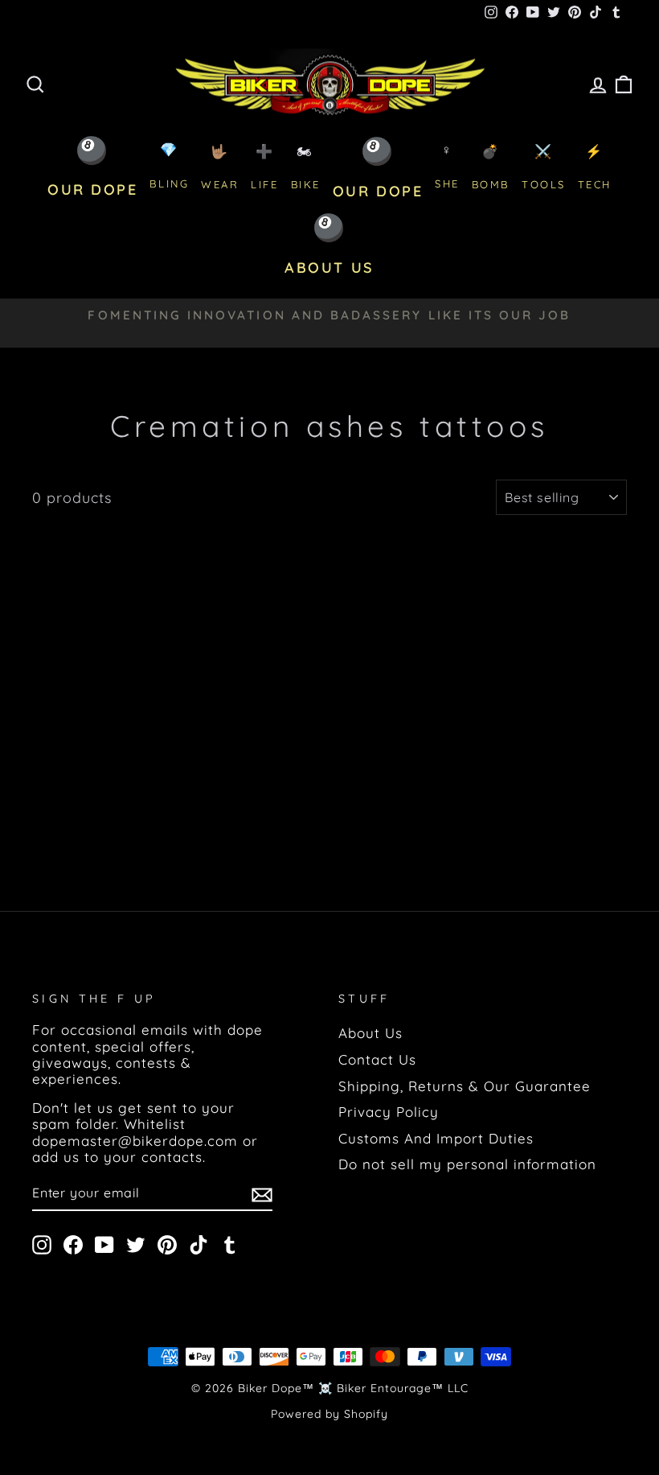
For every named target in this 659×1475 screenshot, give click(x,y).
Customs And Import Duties (436, 1138)
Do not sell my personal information (467, 1164)
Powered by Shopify (329, 1414)
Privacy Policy (388, 1111)
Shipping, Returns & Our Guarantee (464, 1085)
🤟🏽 (220, 167)
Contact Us (377, 1059)
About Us (370, 1032)
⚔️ (544, 167)
